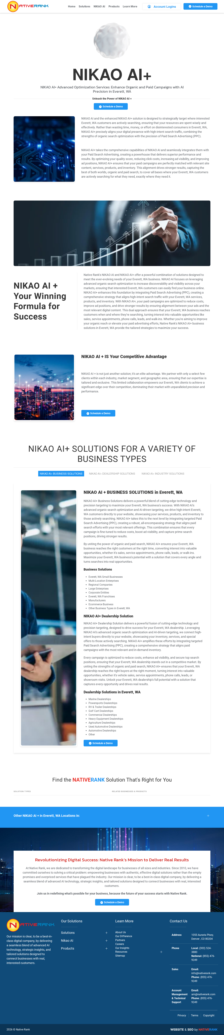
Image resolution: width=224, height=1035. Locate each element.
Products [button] (114, 6)
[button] (112, 815)
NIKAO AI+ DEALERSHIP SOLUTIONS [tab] (112, 473)
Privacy (182, 1015)
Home (71, 6)
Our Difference (123, 936)
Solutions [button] (84, 6)
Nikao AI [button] (67, 941)
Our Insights (122, 948)
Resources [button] (121, 951)
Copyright (208, 1015)
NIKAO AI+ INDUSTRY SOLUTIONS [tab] (163, 473)
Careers (119, 944)
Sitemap (120, 955)
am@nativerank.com (203, 994)
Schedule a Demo (202, 6)
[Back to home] (28, 6)
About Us (120, 932)
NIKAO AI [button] (99, 6)
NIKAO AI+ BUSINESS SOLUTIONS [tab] (61, 473)
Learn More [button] (130, 6)
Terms (194, 1015)
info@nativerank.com (203, 973)
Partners (120, 940)
